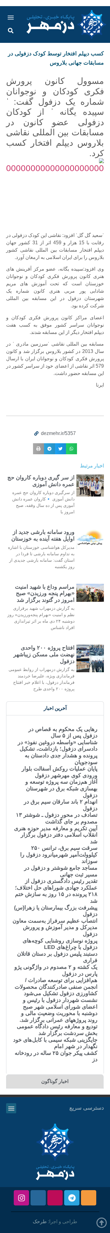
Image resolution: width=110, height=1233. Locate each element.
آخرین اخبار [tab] (55, 708)
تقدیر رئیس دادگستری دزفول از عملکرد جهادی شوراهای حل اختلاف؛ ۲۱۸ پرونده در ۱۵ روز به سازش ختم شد (56, 891)
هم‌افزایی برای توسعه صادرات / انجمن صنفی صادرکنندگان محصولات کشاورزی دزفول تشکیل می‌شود (56, 986)
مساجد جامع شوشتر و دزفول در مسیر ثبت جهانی (60, 871)
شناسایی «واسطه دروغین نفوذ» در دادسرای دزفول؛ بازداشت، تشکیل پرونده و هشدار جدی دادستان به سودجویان (57, 752)
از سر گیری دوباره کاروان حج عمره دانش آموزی (41, 480)
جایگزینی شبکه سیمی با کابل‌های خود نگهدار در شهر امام (55, 1043)
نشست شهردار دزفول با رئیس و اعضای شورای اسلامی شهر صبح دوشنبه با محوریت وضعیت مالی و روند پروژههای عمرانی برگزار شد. (58, 1010)
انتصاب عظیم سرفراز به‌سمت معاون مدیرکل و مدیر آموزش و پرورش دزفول (55, 927)
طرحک (40, 1221)
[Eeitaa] (88, 1197)
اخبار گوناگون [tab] (54, 1081)
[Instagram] (21, 1197)
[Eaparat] (55, 1197)
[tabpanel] (55, 894)
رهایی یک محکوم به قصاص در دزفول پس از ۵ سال (62, 732)
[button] (11, 17)
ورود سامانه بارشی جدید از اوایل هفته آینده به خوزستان (43, 535)
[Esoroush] (38, 1197)
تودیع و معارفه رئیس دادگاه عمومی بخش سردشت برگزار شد (57, 1029)
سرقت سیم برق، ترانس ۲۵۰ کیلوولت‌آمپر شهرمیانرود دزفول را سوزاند (58, 854)
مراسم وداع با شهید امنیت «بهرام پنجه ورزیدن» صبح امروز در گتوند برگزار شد (45, 593)
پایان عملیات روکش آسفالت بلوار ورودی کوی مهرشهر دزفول (59, 772)
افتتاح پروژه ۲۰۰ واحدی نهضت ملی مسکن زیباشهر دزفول (44, 654)
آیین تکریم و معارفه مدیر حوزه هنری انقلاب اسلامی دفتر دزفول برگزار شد (55, 835)
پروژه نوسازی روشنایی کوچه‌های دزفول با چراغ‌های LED (60, 944)
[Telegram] (71, 1197)
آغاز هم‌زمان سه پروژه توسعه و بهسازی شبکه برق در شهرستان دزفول (61, 788)
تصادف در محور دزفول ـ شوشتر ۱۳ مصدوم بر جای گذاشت (56, 818)
